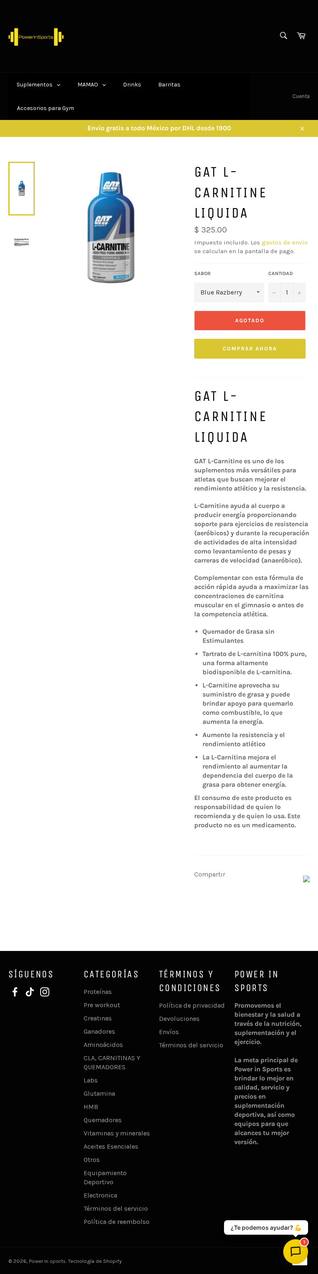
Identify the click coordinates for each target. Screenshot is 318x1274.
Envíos (169, 1032)
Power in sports (47, 1261)
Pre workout (102, 1005)
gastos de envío (285, 242)
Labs (91, 1080)
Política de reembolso (116, 1222)
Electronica (100, 1195)
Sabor (202, 273)
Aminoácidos (103, 1045)
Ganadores (99, 1031)
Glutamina (99, 1093)
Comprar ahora (250, 348)
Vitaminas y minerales (117, 1133)
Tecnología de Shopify (95, 1261)
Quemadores (103, 1120)
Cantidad (280, 273)
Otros (92, 1160)
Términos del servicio (116, 1208)
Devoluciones (179, 1019)
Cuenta (301, 96)
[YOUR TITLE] (306, 880)
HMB (91, 1107)
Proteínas (98, 992)
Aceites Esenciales (111, 1146)
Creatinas (98, 1018)
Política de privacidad (192, 1005)
